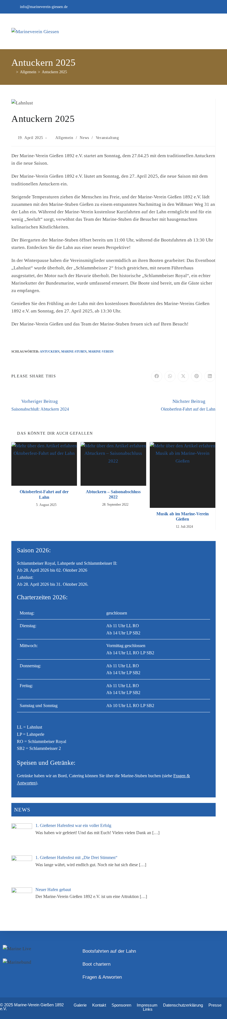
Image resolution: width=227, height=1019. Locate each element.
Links (148, 1009)
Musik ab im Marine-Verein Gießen (182, 516)
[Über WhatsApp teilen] (170, 376)
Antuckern (50, 351)
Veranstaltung (107, 138)
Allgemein (64, 138)
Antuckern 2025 (54, 72)
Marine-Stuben (74, 351)
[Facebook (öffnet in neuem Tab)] (213, 7)
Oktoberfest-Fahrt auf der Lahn (44, 494)
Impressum (147, 1005)
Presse (214, 1005)
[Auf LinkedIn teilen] (209, 376)
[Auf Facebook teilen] (156, 376)
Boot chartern (96, 964)
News (84, 138)
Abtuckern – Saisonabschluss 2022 (113, 494)
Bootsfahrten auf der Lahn (109, 951)
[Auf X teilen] (183, 376)
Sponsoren (121, 1005)
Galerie (80, 1005)
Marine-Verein (101, 351)
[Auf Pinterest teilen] (196, 376)
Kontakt (99, 1005)
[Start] (12, 72)
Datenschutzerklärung (183, 1005)
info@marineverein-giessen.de (44, 7)
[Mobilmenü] (209, 31)
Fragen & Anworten (102, 977)
